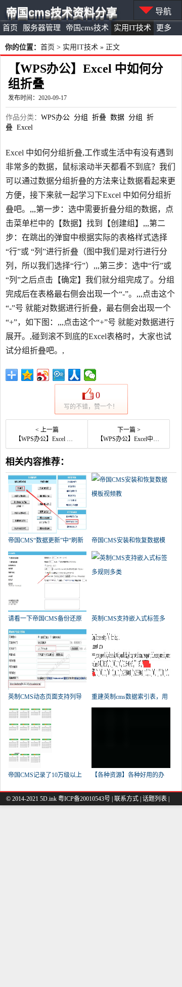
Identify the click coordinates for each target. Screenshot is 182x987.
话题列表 (155, 798)
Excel (25, 127)
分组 (81, 117)
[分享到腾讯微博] (59, 375)
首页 (10, 28)
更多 (163, 28)
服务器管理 (42, 28)
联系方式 (126, 798)
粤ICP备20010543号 (84, 798)
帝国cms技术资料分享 (61, 12)
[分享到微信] (90, 375)
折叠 (99, 117)
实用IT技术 (132, 28)
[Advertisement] (91, 896)
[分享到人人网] (74, 375)
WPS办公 (55, 117)
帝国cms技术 (87, 28)
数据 (117, 117)
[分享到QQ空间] (27, 375)
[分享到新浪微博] (43, 375)
